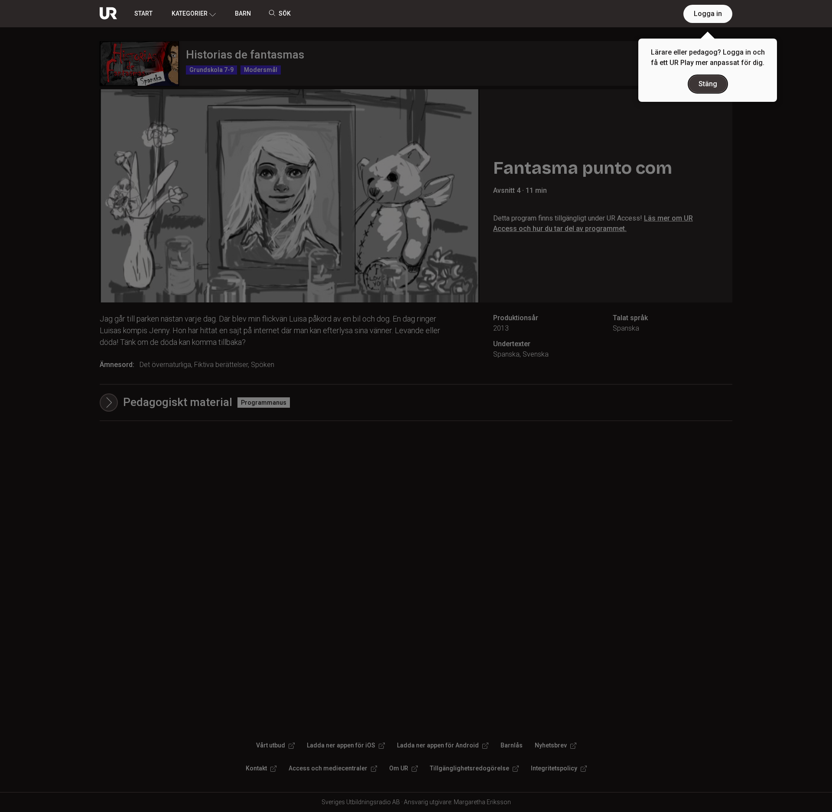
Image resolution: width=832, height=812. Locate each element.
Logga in (708, 14)
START (143, 13)
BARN (243, 13)
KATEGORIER (190, 13)
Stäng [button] (708, 84)
